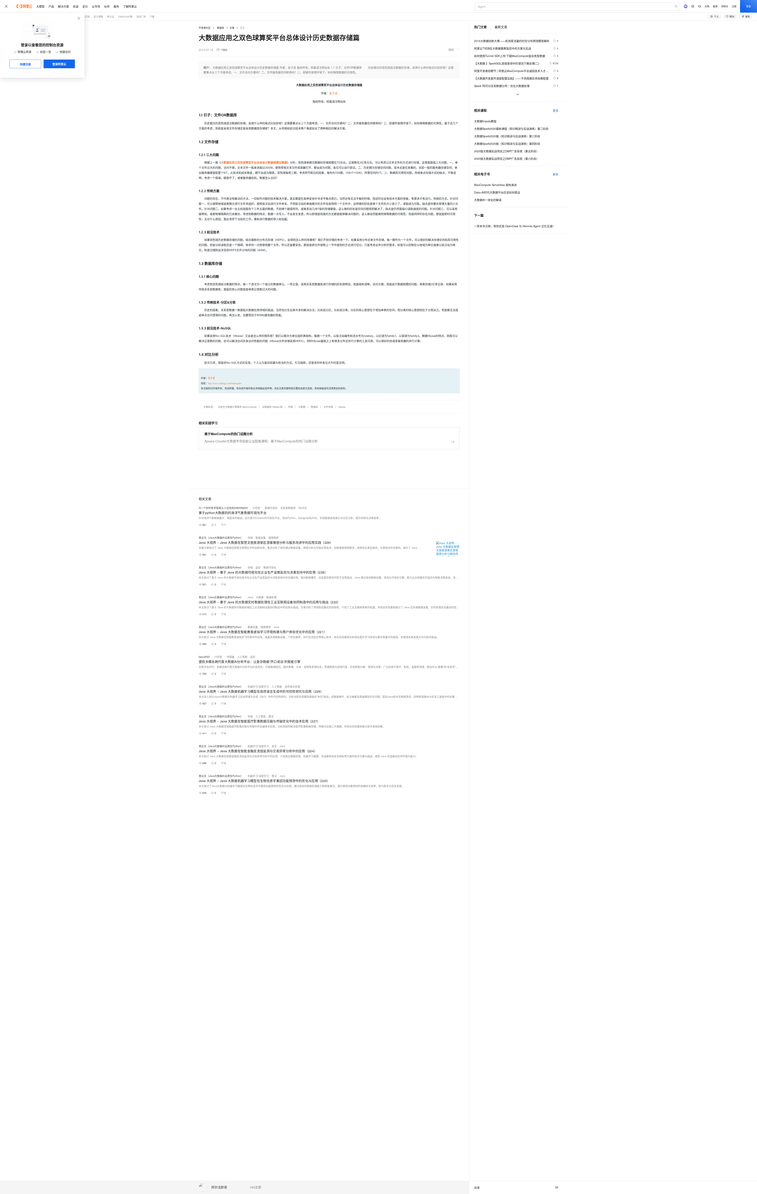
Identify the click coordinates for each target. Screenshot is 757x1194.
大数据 (301, 406)
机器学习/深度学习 (258, 686)
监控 (258, 567)
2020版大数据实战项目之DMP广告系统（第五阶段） (506, 151)
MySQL (302, 508)
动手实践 (85, 16)
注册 (734, 6)
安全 (274, 746)
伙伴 (107, 6)
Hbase (342, 406)
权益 (75, 6)
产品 (51, 6)
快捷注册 (25, 64)
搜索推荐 (273, 537)
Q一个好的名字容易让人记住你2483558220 (223, 508)
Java (250, 597)
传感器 (230, 657)
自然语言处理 (292, 686)
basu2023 (204, 657)
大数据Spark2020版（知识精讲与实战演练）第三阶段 (507, 136)
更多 (555, 110)
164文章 (255, 1187)
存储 (290, 406)
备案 (715, 6)
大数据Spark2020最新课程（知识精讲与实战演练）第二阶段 (511, 129)
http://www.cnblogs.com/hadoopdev (225, 383)
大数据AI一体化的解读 (488, 200)
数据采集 (260, 537)
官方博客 (98, 16)
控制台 (724, 6)
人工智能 (242, 657)
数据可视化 (271, 508)
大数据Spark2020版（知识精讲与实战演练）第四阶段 (507, 144)
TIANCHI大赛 (125, 16)
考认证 (110, 16)
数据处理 (271, 597)
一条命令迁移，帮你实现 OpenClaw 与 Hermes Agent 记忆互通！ (514, 226)
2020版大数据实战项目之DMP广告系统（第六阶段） (506, 159)
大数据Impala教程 (485, 121)
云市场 (96, 6)
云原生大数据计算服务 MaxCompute (237, 406)
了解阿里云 (130, 6)
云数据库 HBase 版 (272, 406)
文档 (707, 6)
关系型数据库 (288, 508)
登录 (748, 6)
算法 (271, 716)
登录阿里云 (59, 64)
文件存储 (328, 406)
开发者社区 (205, 27)
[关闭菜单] (6, 6)
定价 (85, 6)
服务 (116, 6)
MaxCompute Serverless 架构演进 (495, 185)
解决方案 (63, 6)
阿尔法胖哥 (219, 1187)
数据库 (220, 27)
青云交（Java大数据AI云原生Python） (221, 537)
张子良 (333, 93)
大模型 (40, 6)
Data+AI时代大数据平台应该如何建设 (497, 192)
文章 (232, 27)
